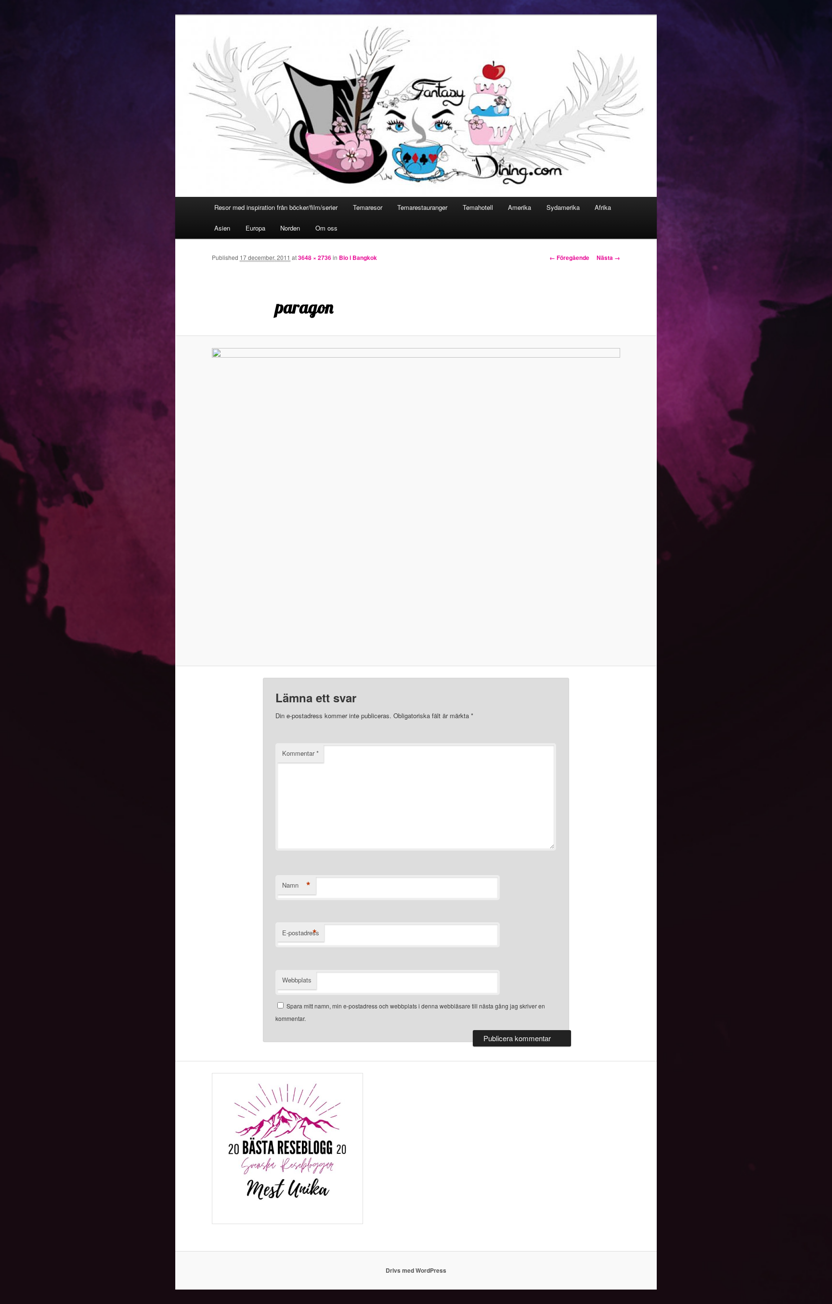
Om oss (326, 227)
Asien (222, 227)
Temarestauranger (422, 207)
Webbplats (297, 979)
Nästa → (608, 257)
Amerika (519, 207)
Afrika (603, 207)
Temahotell (478, 207)
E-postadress (300, 933)
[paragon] (416, 501)
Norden (290, 227)
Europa (255, 227)
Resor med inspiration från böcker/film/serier (276, 207)
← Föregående (569, 257)
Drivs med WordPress (416, 1270)
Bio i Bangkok (358, 257)
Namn (296, 885)
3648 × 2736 (314, 257)
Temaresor (367, 207)
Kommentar (300, 753)
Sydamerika (563, 207)
